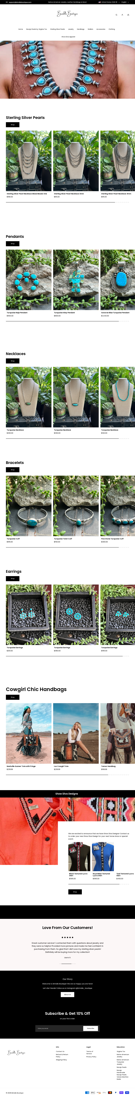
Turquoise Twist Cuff (63, 539)
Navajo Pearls (121, 1067)
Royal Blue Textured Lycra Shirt (101, 875)
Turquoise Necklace (15, 430)
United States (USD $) (109, 2)
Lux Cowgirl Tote (61, 766)
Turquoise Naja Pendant (17, 313)
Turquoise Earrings (15, 648)
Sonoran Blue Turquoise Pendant (115, 313)
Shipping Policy (61, 1060)
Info (57, 1047)
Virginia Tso (121, 1051)
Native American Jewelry (123, 1055)
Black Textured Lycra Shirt (78, 875)
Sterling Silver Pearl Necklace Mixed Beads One (27, 194)
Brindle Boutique (17, 1093)
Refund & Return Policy (62, 1055)
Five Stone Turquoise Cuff (112, 539)
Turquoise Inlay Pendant (64, 313)
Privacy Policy (91, 1057)
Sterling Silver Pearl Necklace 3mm (69, 194)
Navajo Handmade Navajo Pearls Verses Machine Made (122, 1074)
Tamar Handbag (108, 766)
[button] (128, 15)
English (124, 2)
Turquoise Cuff (13, 539)
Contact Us (60, 1051)
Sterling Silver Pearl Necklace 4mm (116, 194)
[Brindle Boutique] (67, 14)
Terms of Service (89, 1052)
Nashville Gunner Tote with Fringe (21, 766)
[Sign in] (122, 15)
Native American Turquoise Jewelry (123, 1062)
